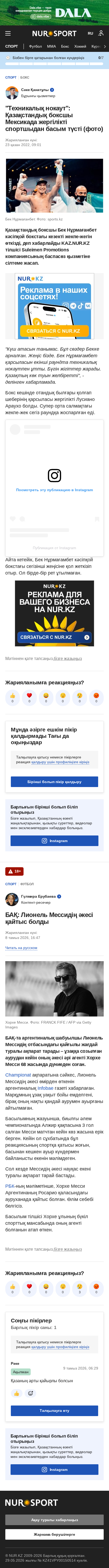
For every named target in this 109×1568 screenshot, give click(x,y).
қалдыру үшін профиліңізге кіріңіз (60, 762)
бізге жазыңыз (68, 658)
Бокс (65, 46)
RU (90, 33)
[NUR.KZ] (54, 33)
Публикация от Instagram (54, 548)
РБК (9, 1186)
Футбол (35, 46)
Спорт (11, 46)
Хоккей (80, 46)
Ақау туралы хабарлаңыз (54, 1520)
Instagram (58, 841)
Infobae (46, 1088)
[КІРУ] (101, 33)
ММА (51, 46)
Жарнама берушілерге (54, 1534)
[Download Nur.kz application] (54, 12)
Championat (18, 1075)
